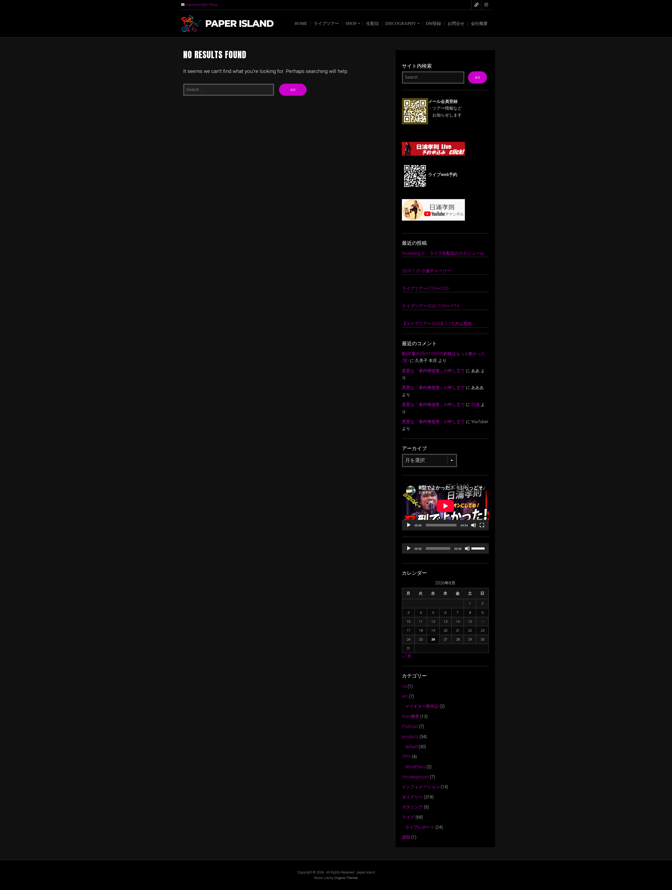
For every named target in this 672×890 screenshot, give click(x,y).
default (411, 746)
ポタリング (412, 806)
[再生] (408, 525)
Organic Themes (346, 878)
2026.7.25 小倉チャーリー (426, 270)
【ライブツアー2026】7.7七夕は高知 (437, 323)
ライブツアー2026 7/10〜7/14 (430, 305)
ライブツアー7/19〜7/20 (425, 288)
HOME (301, 23)
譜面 (406, 837)
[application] (445, 506)
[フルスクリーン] (482, 525)
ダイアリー (412, 797)
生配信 (372, 23)
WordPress (415, 766)
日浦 (475, 404)
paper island (239, 24)
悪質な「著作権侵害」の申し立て (433, 370)
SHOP (350, 23)
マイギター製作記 (422, 706)
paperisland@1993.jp (202, 5)
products (410, 736)
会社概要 (479, 23)
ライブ (408, 817)
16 (482, 621)
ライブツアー (326, 23)
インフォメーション (421, 786)
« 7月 (406, 656)
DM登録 (433, 23)
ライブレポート (419, 827)
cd (404, 686)
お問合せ (456, 23)
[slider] (478, 548)
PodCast (410, 726)
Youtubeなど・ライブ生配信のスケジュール (443, 253)
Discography (400, 23)
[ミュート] (473, 525)
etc (405, 696)
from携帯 (410, 716)
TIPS (406, 756)
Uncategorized (415, 776)
